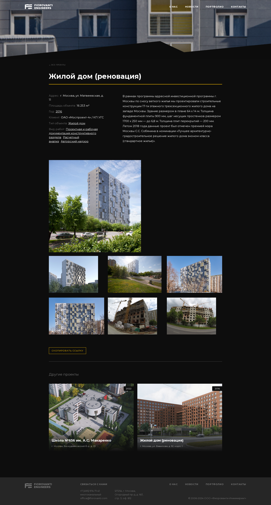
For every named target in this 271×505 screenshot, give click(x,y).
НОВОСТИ (191, 6)
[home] (39, 6)
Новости (191, 484)
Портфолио (215, 484)
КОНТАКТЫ (238, 6)
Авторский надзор (74, 141)
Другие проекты (64, 374)
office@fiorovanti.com (93, 498)
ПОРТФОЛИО (215, 6)
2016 (59, 111)
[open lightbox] (95, 208)
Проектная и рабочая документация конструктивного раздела (73, 133)
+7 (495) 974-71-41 (90, 490)
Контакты (238, 484)
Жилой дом (76, 123)
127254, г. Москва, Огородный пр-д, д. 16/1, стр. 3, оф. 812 (129, 494)
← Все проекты (57, 65)
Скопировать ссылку (67, 350)
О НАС (173, 6)
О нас (173, 484)
